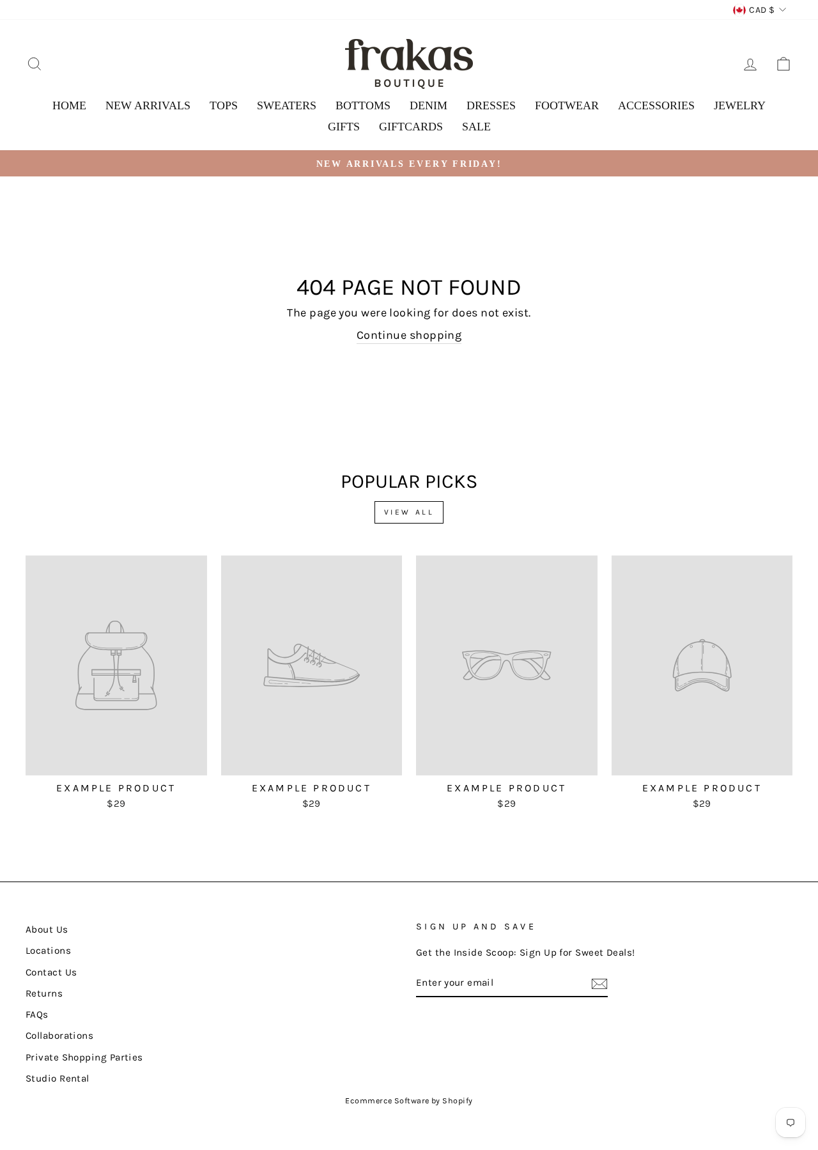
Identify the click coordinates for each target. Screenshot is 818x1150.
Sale (476, 126)
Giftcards (411, 126)
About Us (47, 929)
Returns (44, 993)
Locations (48, 950)
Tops (224, 105)
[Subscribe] (599, 983)
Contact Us (51, 972)
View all (409, 512)
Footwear (567, 105)
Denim (428, 105)
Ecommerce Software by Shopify (408, 1100)
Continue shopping (409, 335)
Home (69, 105)
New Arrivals (147, 105)
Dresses (491, 105)
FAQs (37, 1014)
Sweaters (286, 105)
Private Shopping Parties (84, 1057)
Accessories (656, 105)
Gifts (344, 126)
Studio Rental (57, 1078)
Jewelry (740, 105)
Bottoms (363, 105)
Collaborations (59, 1035)
